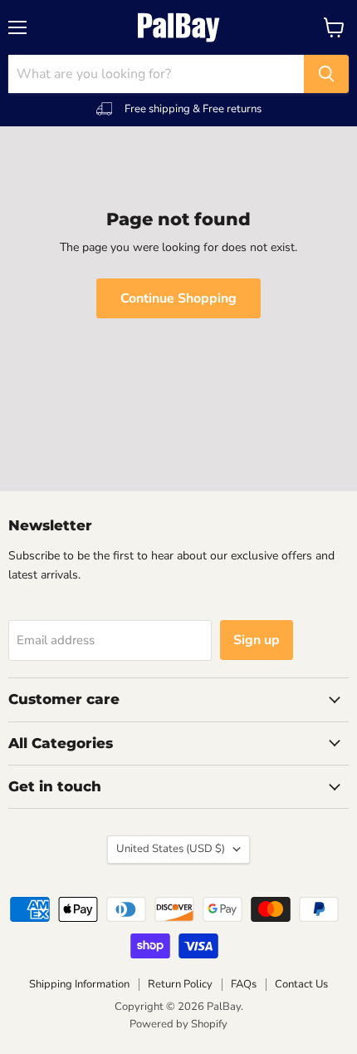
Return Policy (180, 984)
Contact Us (301, 984)
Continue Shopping (178, 298)
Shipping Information (79, 984)
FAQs (244, 984)
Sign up (256, 640)
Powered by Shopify (178, 1024)
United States (170, 848)
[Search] (326, 74)
